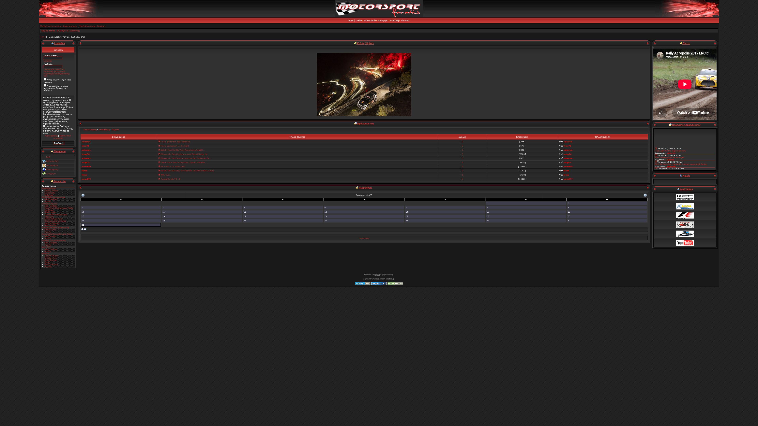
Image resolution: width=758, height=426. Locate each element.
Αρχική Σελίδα (355, 20)
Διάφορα (45, 253)
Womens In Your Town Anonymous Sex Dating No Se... (186, 158)
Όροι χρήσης (51, 136)
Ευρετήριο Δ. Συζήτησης (68, 31)
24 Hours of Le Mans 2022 (173, 166)
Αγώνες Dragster (52, 223)
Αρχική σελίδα (48, 31)
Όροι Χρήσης (52, 165)
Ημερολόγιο (364, 238)
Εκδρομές (49, 195)
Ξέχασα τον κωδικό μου (54, 69)
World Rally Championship (53, 197)
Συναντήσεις (50, 193)
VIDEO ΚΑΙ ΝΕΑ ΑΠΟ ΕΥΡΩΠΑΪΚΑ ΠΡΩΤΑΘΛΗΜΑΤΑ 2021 (187, 171)
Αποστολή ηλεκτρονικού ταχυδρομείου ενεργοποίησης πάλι (57, 73)
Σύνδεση (405, 20)
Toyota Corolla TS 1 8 (170, 179)
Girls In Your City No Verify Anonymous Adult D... (183, 150)
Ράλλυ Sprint (50, 212)
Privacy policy (52, 169)
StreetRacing (50, 260)
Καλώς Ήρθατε (51, 191)
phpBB (377, 275)
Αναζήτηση (383, 20)
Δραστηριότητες (49, 188)
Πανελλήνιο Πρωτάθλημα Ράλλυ (59, 208)
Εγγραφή (394, 20)
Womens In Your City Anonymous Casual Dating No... (185, 154)
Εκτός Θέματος (51, 264)
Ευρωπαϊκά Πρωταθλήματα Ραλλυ (57, 234)
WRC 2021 (166, 175)
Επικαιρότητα (51, 258)
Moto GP (46, 247)
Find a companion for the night (175, 146)
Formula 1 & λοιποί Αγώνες (54, 240)
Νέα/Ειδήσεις (50, 230)
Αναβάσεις (49, 210)
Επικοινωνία (370, 20)
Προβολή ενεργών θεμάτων (92, 26)
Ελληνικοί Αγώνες (49, 204)
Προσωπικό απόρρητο (62, 137)
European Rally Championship (55, 227)
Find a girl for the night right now (175, 142)
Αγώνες (48, 201)
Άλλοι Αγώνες (51, 225)
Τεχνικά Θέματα (51, 256)
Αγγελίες (48, 266)
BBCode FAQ (52, 161)
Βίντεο (47, 262)
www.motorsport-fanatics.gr (382, 279)
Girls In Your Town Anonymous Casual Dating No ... (184, 162)
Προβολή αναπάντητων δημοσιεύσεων (58, 26)
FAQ (48, 157)
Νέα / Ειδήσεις (51, 199)
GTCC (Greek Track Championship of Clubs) (55, 220)
